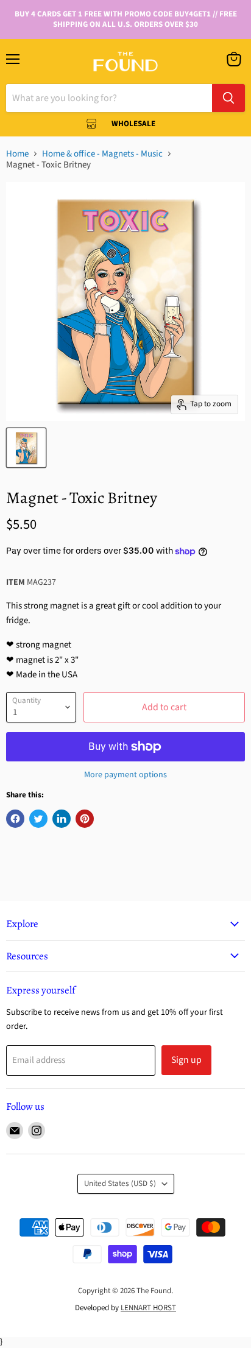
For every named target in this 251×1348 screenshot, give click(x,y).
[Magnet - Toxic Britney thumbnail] (26, 447)
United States (120, 1183)
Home (17, 154)
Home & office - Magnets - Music (102, 154)
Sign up (186, 1060)
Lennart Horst (148, 1307)
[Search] (228, 98)
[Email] (14, 1130)
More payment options (125, 775)
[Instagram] (36, 1130)
